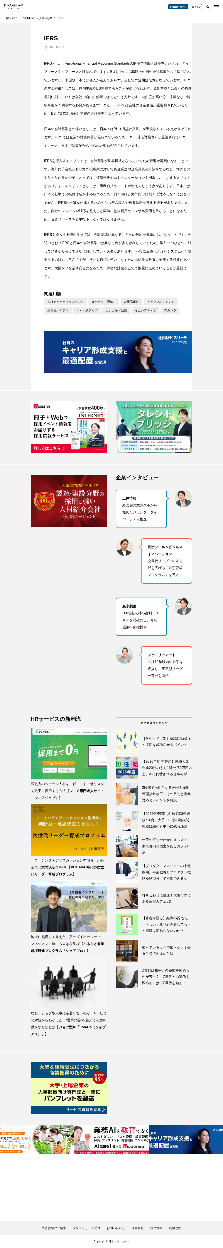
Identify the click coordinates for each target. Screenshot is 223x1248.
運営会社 (138, 1228)
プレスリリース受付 (86, 1228)
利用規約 (175, 1228)
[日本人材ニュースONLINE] (14, 6)
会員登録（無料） (178, 6)
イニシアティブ (145, 310)
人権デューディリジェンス (65, 301)
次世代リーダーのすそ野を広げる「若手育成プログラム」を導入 (165, 561)
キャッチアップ (87, 310)
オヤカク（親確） (104, 301)
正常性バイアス (58, 310)
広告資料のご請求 (54, 1228)
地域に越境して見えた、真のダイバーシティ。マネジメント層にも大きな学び (67, 944)
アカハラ (170, 310)
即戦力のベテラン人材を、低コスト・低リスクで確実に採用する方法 (67, 791)
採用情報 (156, 1228)
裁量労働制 (131, 301)
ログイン (196, 7)
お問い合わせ (116, 1228)
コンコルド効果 (116, 310)
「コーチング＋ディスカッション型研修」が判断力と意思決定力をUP (67, 867)
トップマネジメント (160, 301)
